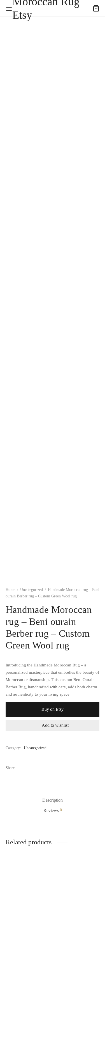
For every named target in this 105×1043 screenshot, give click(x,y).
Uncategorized (31, 590)
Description (52, 800)
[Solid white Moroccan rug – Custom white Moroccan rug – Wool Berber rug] (28, 888)
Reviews (52, 810)
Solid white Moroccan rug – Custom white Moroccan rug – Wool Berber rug (20, 921)
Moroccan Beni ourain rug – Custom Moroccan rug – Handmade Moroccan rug (74, 921)
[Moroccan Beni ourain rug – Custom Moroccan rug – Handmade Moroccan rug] (77, 888)
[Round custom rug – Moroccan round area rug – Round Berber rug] (28, 959)
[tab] (52, 800)
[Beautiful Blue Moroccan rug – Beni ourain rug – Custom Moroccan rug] (77, 959)
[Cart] (96, 8)
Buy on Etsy (52, 709)
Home (10, 590)
